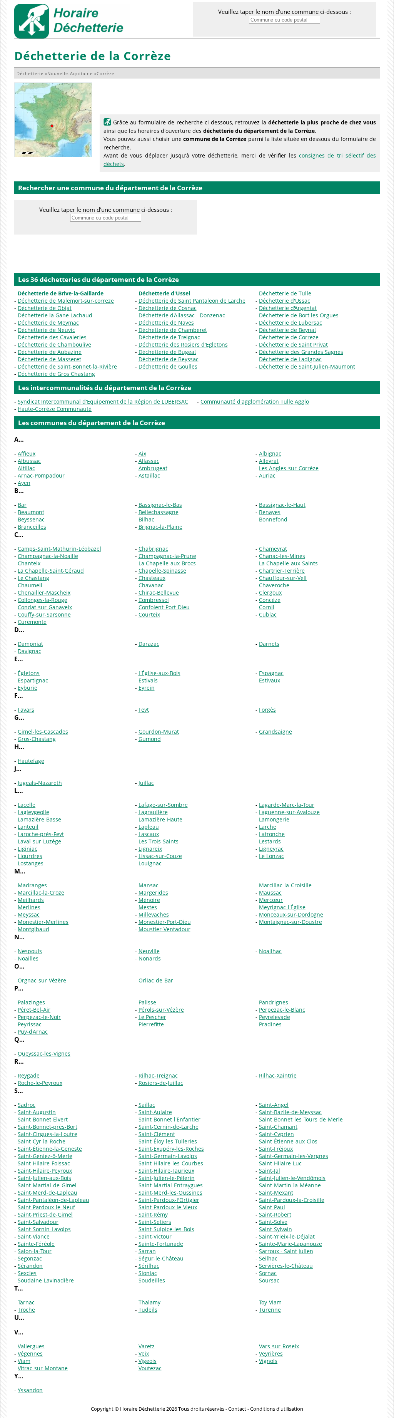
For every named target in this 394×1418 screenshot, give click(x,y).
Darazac (149, 643)
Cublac (268, 614)
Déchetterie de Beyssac (169, 359)
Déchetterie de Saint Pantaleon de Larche (192, 300)
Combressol (154, 599)
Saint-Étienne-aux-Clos (288, 1141)
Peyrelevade (274, 1017)
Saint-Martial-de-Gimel (47, 1185)
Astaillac (149, 475)
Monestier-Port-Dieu (165, 921)
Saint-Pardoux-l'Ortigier (169, 1199)
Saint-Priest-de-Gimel (45, 1214)
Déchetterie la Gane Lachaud (55, 315)
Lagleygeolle (33, 812)
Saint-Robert (275, 1214)
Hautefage (31, 760)
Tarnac (26, 1302)
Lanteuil (28, 826)
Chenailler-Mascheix (44, 592)
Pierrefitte (151, 1024)
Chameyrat (273, 548)
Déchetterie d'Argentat (288, 308)
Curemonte (32, 621)
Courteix (149, 614)
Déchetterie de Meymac (48, 322)
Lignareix (150, 848)
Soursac (269, 1280)
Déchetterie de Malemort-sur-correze (66, 300)
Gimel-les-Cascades (43, 731)
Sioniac (148, 1273)
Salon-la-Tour (35, 1251)
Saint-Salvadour (38, 1221)
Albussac (29, 460)
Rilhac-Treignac (158, 1075)
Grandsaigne (275, 731)
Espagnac (271, 673)
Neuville (149, 951)
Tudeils (148, 1309)
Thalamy (149, 1302)
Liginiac (27, 848)
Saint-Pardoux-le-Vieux (168, 1207)
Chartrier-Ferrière (282, 570)
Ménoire (149, 899)
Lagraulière (153, 812)
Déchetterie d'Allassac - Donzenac (182, 315)
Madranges (32, 885)
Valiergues (31, 1346)
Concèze (269, 599)
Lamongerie (274, 819)
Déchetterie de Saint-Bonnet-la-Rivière (67, 366)
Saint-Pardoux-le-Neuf (46, 1207)
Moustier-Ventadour (164, 929)
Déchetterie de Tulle (285, 293)
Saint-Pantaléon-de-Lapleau (53, 1199)
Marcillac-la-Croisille (285, 885)
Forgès (267, 709)
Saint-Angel (274, 1104)
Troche (26, 1309)
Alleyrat (269, 460)
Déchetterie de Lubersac (290, 322)
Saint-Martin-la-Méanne (290, 1185)
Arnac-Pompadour (41, 475)
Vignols (268, 1360)
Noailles (28, 958)
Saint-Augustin (37, 1112)
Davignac (29, 651)
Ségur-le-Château (161, 1258)
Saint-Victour (155, 1236)
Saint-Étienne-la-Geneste (50, 1148)
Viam (24, 1360)
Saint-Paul (272, 1207)
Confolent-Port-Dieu (164, 607)
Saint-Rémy (153, 1214)
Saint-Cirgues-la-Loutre (47, 1134)
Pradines (270, 1024)
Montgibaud (33, 929)
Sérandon (30, 1265)
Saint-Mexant (276, 1192)
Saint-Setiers (155, 1221)
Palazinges (31, 1002)
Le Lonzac (271, 856)
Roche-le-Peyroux (40, 1082)
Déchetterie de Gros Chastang (56, 373)
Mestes (148, 907)
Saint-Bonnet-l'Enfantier (169, 1119)
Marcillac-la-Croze (41, 892)
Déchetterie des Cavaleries (52, 337)
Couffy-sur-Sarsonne (44, 614)
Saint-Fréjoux (276, 1148)
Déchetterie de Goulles (168, 366)
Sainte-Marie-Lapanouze (290, 1243)
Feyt (144, 709)
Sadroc (26, 1104)
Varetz (147, 1346)
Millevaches (154, 914)
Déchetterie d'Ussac (284, 300)
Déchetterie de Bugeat (167, 351)
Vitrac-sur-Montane (43, 1368)
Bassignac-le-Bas (160, 504)
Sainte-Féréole (36, 1243)
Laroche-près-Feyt (41, 834)
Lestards (270, 841)
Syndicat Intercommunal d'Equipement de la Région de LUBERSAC (103, 401)
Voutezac (150, 1368)
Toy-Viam (270, 1302)
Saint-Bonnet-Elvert (43, 1119)
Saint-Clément (157, 1134)
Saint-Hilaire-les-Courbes (171, 1163)
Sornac (268, 1273)
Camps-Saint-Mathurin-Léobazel (59, 548)
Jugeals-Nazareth (40, 782)
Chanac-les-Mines (282, 556)
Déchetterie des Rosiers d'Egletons (183, 344)
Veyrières (271, 1353)
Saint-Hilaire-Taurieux (166, 1170)
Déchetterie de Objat (45, 308)
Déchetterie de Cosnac (168, 308)
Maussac (270, 892)
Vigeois (148, 1360)
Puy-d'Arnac (33, 1031)
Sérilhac (149, 1265)
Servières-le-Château (286, 1265)
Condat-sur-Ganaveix (45, 607)
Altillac (26, 468)
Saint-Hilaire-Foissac (44, 1163)
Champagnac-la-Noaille (48, 556)
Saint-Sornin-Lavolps (44, 1229)
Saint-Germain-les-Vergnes (293, 1156)
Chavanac (151, 585)
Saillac (147, 1104)
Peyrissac (30, 1024)
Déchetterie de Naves (166, 322)
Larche (267, 826)
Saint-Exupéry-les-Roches (171, 1148)
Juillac (146, 782)
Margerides (153, 892)
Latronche (272, 834)
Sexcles (27, 1273)
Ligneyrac (271, 848)
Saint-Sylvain (275, 1229)
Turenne (270, 1309)
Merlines (29, 907)
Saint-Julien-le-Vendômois (292, 1178)
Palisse (147, 1002)
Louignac (150, 863)
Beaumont (31, 512)
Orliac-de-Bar (156, 980)
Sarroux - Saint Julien (286, 1251)
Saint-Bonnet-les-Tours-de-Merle (301, 1119)
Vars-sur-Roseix (279, 1346)
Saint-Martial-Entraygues (171, 1185)
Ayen (24, 482)
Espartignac (33, 680)
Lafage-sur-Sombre (163, 804)
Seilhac (268, 1258)
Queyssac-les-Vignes (44, 1053)
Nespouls (30, 951)
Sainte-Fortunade (161, 1243)
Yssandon (30, 1390)
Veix (144, 1353)
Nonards (150, 958)
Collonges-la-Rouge (42, 599)
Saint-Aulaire (155, 1112)
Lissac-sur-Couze (160, 856)
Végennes (30, 1353)
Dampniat (30, 643)
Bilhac (146, 519)
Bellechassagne (159, 512)
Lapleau (149, 826)
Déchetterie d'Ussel (164, 293)
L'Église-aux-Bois (159, 673)
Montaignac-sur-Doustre (290, 921)
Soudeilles (152, 1280)
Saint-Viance (34, 1236)
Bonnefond (273, 519)
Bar (22, 504)
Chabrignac (153, 548)
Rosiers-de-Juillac (161, 1082)
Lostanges (30, 863)
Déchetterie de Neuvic (46, 330)
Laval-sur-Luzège (39, 841)
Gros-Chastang (37, 739)
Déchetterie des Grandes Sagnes (301, 351)
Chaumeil (30, 585)
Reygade (29, 1075)
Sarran (147, 1251)
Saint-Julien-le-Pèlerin (167, 1178)
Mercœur (271, 899)
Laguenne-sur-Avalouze (289, 812)
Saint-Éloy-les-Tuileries (168, 1141)
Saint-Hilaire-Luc (280, 1163)
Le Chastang (33, 578)
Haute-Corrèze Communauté (55, 408)
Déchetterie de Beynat (287, 330)
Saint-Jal (269, 1170)
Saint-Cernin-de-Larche (169, 1126)
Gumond (150, 739)
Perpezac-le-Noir (39, 1017)
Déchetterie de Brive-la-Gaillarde (61, 293)
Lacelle (26, 804)
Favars (26, 709)
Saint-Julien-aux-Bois (44, 1178)
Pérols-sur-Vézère (161, 1009)
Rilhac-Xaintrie (278, 1075)
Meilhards (31, 899)
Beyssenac (31, 519)
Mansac (149, 885)
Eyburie (27, 687)
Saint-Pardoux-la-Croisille (291, 1199)
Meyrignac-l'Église (282, 907)
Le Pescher (152, 1017)
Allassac (149, 460)
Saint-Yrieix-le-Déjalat (287, 1236)
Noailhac (270, 951)
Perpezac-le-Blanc (282, 1009)
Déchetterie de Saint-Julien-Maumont (307, 366)
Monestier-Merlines (43, 921)
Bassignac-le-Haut (282, 504)
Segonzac (30, 1258)
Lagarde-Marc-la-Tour (286, 804)
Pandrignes (273, 1002)
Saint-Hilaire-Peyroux (45, 1170)
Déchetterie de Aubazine (50, 351)
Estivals (148, 680)
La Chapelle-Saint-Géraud (51, 570)
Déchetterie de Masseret (49, 359)
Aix (142, 453)
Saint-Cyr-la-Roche (41, 1141)
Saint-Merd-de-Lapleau (47, 1192)
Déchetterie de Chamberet (173, 330)
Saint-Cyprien (276, 1134)
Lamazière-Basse (39, 819)
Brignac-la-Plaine (160, 526)
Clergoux (270, 592)
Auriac (267, 475)
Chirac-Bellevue (159, 592)
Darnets (269, 643)
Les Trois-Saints (159, 841)
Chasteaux (152, 578)
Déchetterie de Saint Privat (293, 344)
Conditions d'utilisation (276, 1408)
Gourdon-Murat (159, 731)
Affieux (26, 453)
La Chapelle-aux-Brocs (167, 563)
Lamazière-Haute (160, 819)
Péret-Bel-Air (34, 1009)
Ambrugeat (153, 468)
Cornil (266, 607)
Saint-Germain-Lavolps (168, 1156)
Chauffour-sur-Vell (283, 578)
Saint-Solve (273, 1221)
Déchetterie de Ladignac (290, 359)
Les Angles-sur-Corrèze (289, 468)
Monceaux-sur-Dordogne (291, 914)
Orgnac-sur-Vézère (42, 980)
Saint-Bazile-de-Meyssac (290, 1112)
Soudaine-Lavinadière (46, 1280)
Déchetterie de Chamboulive (54, 344)
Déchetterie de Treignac (169, 337)
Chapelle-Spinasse (162, 570)
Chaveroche (274, 585)
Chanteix (29, 563)
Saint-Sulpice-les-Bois (166, 1229)
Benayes (269, 512)
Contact (237, 1408)
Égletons (29, 673)
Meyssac (29, 914)
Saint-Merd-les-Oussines (170, 1192)
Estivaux (269, 680)
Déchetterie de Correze (289, 337)
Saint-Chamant (278, 1126)
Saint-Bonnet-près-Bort (47, 1126)
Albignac (270, 453)
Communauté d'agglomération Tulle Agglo (254, 401)
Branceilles (32, 526)
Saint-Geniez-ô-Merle (45, 1156)
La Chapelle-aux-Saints (288, 563)
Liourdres (30, 856)
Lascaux (149, 834)
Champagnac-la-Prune (167, 556)
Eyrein (147, 687)
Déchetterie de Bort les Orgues (299, 315)
